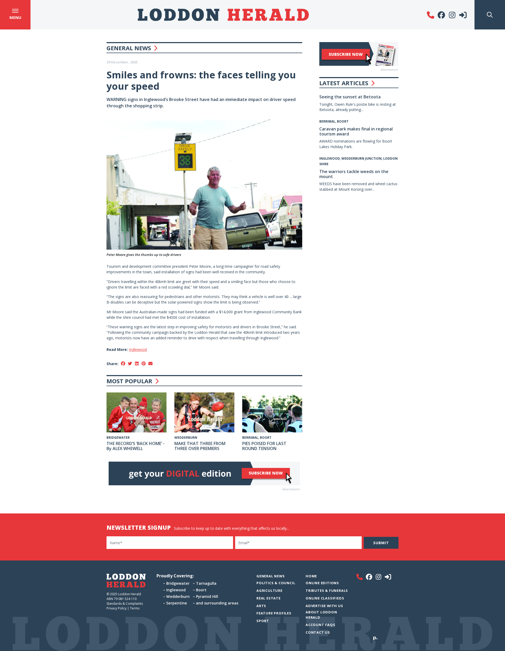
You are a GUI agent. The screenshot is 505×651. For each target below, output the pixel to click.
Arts (261, 605)
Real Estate (268, 598)
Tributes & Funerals (327, 590)
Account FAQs (320, 624)
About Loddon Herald (321, 614)
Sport (262, 620)
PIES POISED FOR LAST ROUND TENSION (264, 446)
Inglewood (138, 349)
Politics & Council (275, 583)
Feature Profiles (273, 613)
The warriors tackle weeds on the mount (353, 174)
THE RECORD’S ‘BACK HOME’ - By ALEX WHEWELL (136, 446)
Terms (134, 608)
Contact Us (318, 632)
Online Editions (322, 583)
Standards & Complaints (125, 603)
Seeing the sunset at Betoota (350, 97)
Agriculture (269, 590)
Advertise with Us (324, 605)
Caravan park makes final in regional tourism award (356, 131)
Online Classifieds (325, 598)
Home (311, 576)
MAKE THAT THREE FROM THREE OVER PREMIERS (199, 446)
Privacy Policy (117, 608)
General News (129, 48)
